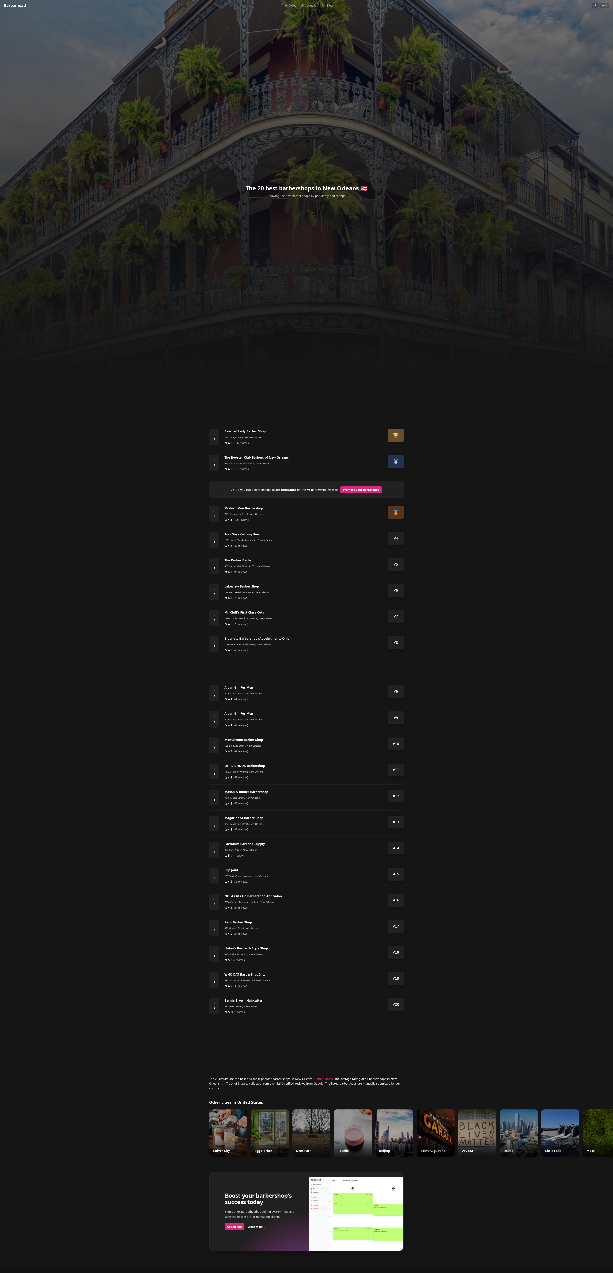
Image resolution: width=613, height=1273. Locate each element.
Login (604, 5)
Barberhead (15, 5)
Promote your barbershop (361, 490)
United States (323, 1079)
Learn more (257, 1226)
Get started (234, 1226)
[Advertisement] (305, 396)
